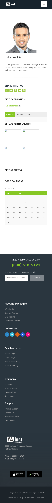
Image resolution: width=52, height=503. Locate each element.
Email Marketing (11, 365)
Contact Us (9, 413)
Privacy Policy (29, 498)
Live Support (10, 420)
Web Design (10, 353)
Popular (10, 114)
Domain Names (11, 313)
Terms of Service (14, 498)
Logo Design (10, 357)
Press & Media (11, 388)
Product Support (11, 409)
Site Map (40, 498)
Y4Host (25, 492)
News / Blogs (10, 392)
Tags (30, 114)
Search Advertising (12, 361)
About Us (8, 384)
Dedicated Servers (12, 321)
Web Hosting (10, 309)
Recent (20, 114)
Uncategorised (12, 106)
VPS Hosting (10, 317)
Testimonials (10, 396)
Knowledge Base (12, 416)
